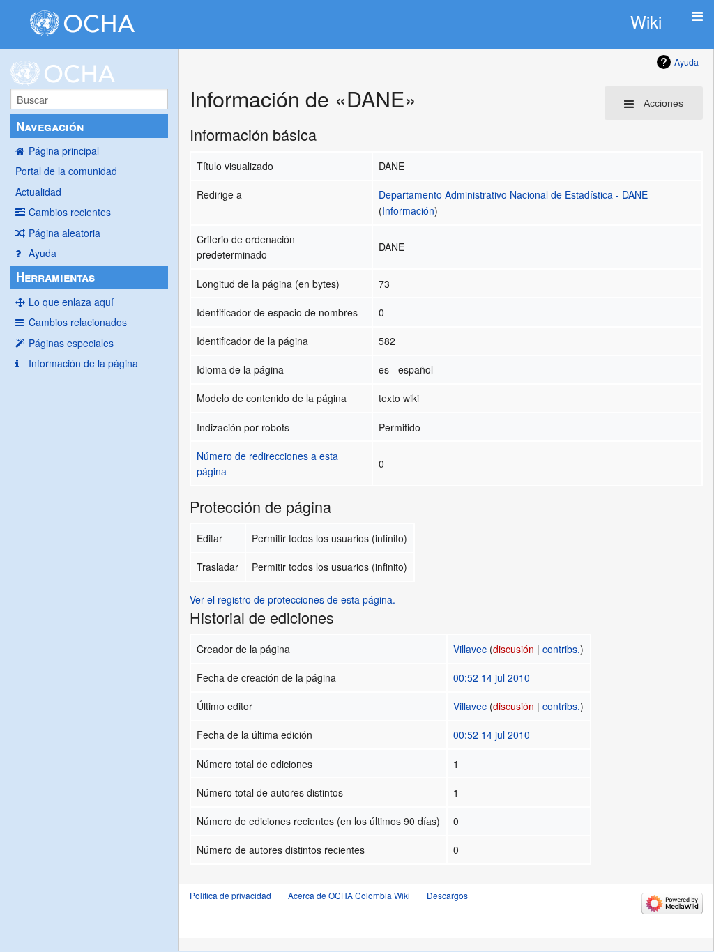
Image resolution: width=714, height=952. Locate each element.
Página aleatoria (64, 233)
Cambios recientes (70, 212)
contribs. (561, 649)
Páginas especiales (71, 343)
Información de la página (83, 363)
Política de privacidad (230, 895)
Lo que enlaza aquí (71, 302)
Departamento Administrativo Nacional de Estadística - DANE (513, 194)
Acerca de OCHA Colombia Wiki (349, 895)
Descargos (447, 895)
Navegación (50, 126)
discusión (513, 649)
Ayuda (42, 253)
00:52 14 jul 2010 (491, 677)
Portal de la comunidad (66, 171)
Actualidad (38, 192)
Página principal (64, 151)
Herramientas (55, 276)
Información (408, 210)
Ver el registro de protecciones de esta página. (292, 599)
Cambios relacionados (78, 322)
